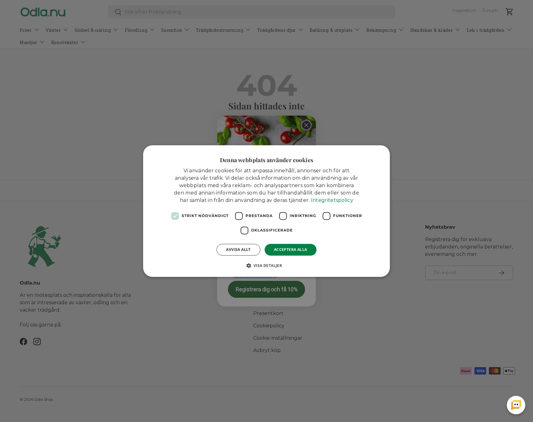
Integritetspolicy (332, 200)
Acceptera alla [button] (290, 249)
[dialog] (266, 211)
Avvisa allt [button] (238, 249)
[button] (266, 265)
